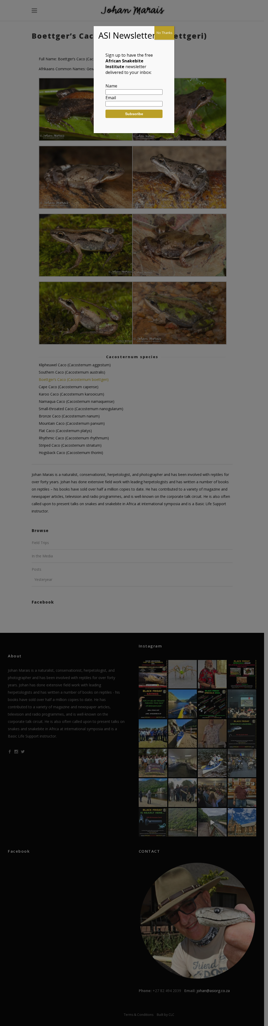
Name (111, 86)
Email (110, 98)
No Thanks (164, 33)
